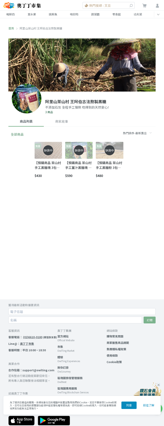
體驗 (60, 357)
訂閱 (149, 320)
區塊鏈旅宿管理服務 (70, 378)
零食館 (116, 14)
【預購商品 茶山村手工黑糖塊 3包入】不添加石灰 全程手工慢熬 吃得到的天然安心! (48, 165)
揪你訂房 (63, 367)
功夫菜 (138, 14)
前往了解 (148, 405)
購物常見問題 (115, 336)
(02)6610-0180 (32, 337)
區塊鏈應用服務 (67, 388)
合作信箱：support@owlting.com (31, 370)
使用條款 (112, 355)
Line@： (21, 344)
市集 (60, 347)
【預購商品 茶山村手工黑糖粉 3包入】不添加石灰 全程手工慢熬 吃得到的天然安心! (109, 165)
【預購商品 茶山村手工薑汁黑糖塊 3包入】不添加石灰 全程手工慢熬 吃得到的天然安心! (78, 165)
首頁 (11, 28)
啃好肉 (74, 14)
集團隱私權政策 (116, 349)
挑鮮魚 (53, 14)
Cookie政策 (114, 362)
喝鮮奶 (10, 14)
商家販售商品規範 (118, 343)
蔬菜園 (95, 14)
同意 (129, 405)
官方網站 (63, 336)
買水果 (32, 14)
